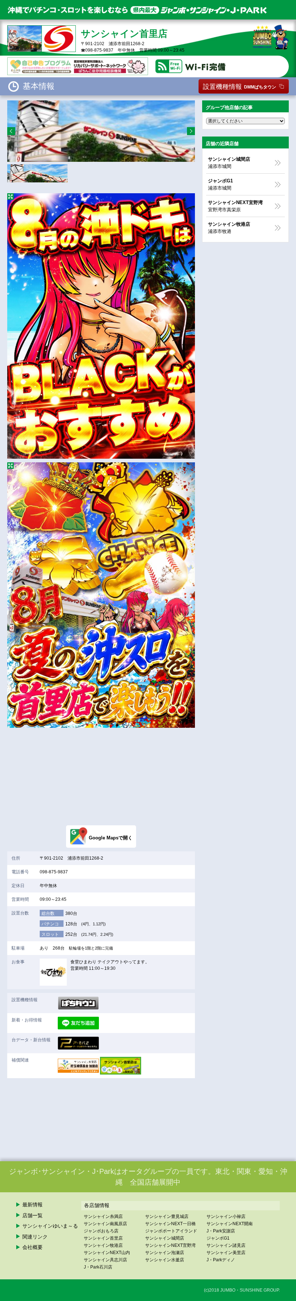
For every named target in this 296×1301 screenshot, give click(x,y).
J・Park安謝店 (220, 1230)
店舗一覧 (32, 1215)
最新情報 (32, 1204)
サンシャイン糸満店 (103, 1216)
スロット (50, 934)
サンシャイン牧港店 (103, 1245)
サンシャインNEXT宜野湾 (170, 1245)
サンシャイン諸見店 (225, 1245)
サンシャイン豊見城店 (166, 1216)
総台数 (48, 913)
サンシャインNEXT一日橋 (170, 1223)
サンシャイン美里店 (225, 1252)
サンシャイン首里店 (103, 1238)
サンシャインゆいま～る (50, 1226)
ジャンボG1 (218, 1238)
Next (191, 131)
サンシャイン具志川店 (105, 1259)
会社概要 (32, 1247)
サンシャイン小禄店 (225, 1216)
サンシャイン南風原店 (105, 1223)
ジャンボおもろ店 (101, 1230)
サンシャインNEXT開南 (229, 1223)
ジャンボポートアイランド (171, 1230)
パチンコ (50, 923)
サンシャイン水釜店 (164, 1259)
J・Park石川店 (98, 1267)
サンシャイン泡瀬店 (164, 1252)
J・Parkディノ (220, 1259)
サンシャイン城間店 (164, 1238)
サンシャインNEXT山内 (107, 1252)
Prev (11, 131)
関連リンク (35, 1237)
